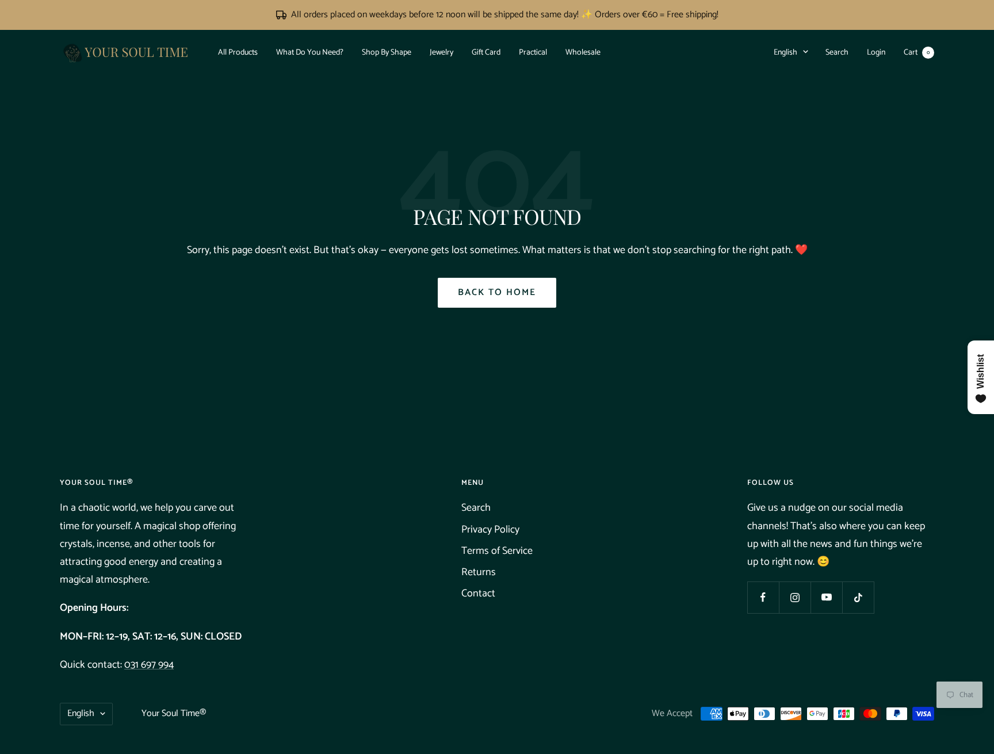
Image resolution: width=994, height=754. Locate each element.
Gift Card (486, 52)
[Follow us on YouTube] (826, 597)
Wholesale (583, 52)
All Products (238, 52)
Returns (478, 572)
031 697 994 (149, 664)
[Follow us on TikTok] (858, 597)
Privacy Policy (490, 529)
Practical (533, 52)
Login (876, 52)
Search (836, 52)
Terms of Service (497, 551)
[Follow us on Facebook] (763, 597)
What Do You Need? (309, 52)
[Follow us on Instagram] (795, 597)
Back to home (497, 292)
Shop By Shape (386, 52)
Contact (478, 593)
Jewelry (441, 52)
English (785, 52)
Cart (917, 52)
